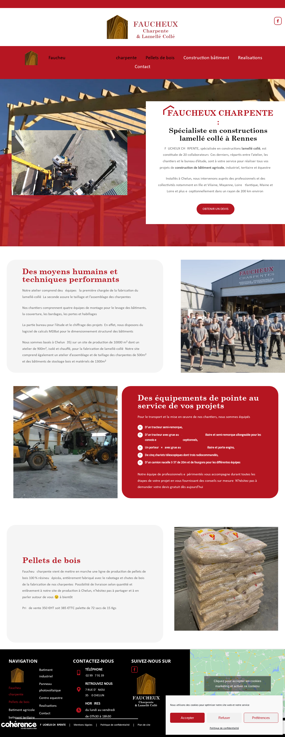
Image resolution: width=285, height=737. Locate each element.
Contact (44, 713)
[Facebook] (134, 669)
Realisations (48, 706)
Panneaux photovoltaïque (50, 687)
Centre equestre (51, 698)
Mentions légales (83, 725)
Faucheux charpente (16, 691)
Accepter (187, 718)
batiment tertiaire (22, 717)
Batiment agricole (22, 710)
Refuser (224, 718)
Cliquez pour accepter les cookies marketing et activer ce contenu (237, 683)
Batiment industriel (46, 673)
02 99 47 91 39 (95, 675)
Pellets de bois (19, 702)
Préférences (261, 718)
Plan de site (144, 725)
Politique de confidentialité (224, 728)
